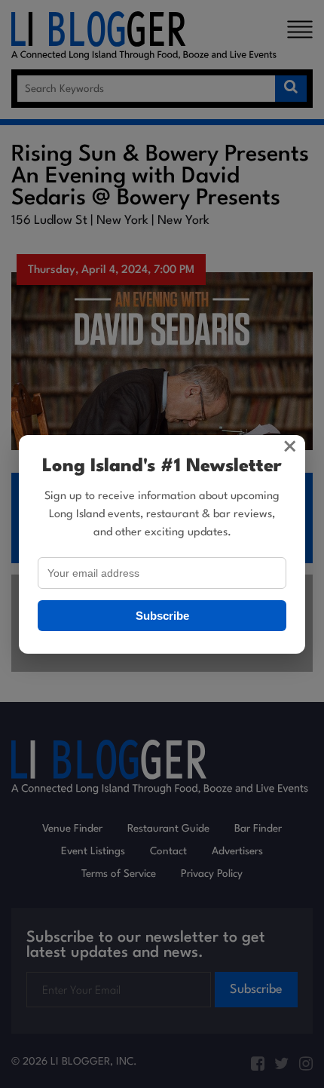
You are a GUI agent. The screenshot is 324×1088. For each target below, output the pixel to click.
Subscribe (162, 615)
